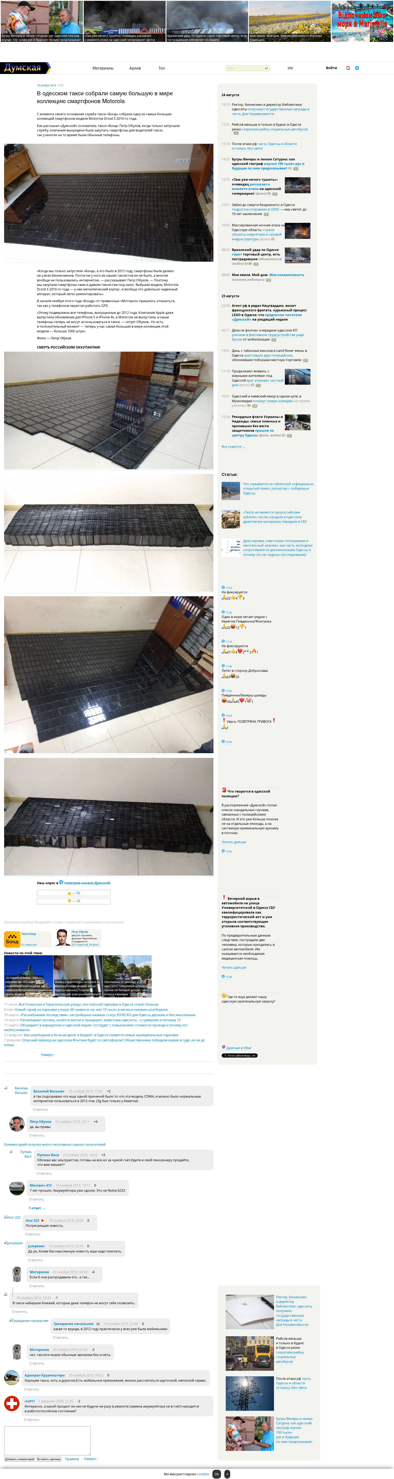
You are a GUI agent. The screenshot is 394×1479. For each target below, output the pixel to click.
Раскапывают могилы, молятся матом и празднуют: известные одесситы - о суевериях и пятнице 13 (100, 1020)
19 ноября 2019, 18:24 (80, 1155)
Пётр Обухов (40, 1121)
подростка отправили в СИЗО (255, 209)
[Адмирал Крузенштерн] (11, 1384)
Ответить (40, 1109)
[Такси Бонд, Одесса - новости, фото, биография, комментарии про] (12, 946)
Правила (72, 1459)
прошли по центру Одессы (253, 432)
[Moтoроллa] (17, 1281)
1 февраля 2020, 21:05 (56, 1401)
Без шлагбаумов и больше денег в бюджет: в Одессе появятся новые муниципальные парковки (101, 1035)
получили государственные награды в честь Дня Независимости (270, 111)
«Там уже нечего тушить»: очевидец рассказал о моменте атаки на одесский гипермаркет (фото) (120, 38)
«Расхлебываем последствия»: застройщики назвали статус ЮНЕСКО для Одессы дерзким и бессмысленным (107, 1015)
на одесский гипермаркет (256, 191)
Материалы (103, 68)
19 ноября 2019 (46, 85)
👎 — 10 (73, 901)
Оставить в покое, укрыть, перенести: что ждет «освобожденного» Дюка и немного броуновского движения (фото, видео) (29, 986)
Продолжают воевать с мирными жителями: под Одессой (252, 376)
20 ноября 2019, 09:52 (86, 1375)
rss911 (30, 1401)
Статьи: (230, 474)
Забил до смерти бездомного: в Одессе (263, 205)
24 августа (230, 95)
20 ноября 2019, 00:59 (70, 1272)
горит (237, 254)
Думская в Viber (239, 1048)
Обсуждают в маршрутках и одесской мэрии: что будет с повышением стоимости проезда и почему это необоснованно (96, 1027)
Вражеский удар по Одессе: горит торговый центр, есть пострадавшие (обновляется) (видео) (207, 38)
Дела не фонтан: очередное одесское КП (264, 330)
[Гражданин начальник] (28, 1320)
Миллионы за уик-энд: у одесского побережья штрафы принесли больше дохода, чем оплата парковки (125, 988)
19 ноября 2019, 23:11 (72, 1121)
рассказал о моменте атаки (251, 186)
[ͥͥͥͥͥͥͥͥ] (5, 1295)
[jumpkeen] (13, 1243)
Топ (162, 68)
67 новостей (29, 944)
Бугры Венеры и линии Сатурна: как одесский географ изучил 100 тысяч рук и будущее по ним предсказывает (41, 38)
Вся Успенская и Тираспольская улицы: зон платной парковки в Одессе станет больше (88, 1004)
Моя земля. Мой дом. (250, 275)
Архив (135, 68)
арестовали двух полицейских (268, 355)
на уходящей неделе (269, 319)
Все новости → (233, 446)
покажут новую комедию (273, 401)
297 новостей (80, 944)
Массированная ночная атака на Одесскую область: (258, 227)
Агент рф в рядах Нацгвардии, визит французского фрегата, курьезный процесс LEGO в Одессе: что (269, 310)
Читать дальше (234, 842)
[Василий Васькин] (16, 1092)
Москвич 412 (41, 1185)
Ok (216, 1474)
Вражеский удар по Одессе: (255, 249)
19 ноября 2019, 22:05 (66, 1220)
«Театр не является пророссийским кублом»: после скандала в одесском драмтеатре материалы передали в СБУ (275, 517)
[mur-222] (12, 1217)
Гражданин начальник (74, 1323)
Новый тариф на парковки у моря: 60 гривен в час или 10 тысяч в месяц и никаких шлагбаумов (91, 1009)
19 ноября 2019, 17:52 (85, 1091)
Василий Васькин (48, 1091)
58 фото (94, 944)
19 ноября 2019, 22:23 (33, 1298)
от (256, 339)
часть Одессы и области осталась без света (264, 146)
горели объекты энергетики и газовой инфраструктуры (257, 234)
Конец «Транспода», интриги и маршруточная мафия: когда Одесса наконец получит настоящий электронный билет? (78, 988)
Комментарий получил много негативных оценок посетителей (54, 1144)
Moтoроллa (39, 1272)
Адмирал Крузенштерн (45, 1375)
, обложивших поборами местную (266, 357)
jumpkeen (36, 1246)
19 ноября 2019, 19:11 (73, 1185)
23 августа (230, 296)
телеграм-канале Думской (86, 883)
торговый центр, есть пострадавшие (257, 259)
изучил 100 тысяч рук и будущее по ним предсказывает (268, 165)
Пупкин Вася (48, 1155)
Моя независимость (286, 275)
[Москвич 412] (17, 1194)
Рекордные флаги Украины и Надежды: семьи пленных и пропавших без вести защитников (257, 423)
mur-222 (32, 1220)
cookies (203, 1474)
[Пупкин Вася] (20, 1156)
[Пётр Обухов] (17, 1130)
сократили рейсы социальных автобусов (275, 129)
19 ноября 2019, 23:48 (120, 1323)
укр (290, 67)
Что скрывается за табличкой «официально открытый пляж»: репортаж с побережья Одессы (278, 488)
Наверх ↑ (48, 1054)
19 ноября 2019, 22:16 (66, 1246)
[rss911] (11, 1410)
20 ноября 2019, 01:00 (70, 1349)
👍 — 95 (73, 893)
